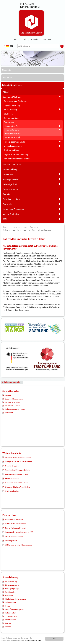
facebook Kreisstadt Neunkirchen (18, 457)
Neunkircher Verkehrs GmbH (16, 483)
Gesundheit (8, 174)
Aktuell (6, 92)
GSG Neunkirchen (12, 491)
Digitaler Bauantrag (12, 105)
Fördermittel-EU (11, 126)
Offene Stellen (10, 602)
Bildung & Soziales (12, 402)
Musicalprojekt (11, 541)
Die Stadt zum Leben (12, 164)
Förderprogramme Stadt (14, 142)
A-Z (15, 39)
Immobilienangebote (13, 146)
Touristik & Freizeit (12, 406)
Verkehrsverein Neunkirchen (16, 474)
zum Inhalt (7, 77)
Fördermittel (9, 122)
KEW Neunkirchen (12, 479)
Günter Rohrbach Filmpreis (15, 528)
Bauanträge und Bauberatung (16, 101)
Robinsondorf (10, 613)
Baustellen (8, 114)
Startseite (46, 39)
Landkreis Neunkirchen (14, 536)
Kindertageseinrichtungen (15, 599)
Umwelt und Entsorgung (13, 209)
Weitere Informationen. (33, 640)
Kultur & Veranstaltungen (15, 409)
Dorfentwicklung (10, 169)
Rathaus (8, 395)
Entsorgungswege (12, 589)
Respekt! (6, 194)
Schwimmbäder (11, 616)
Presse (7, 606)
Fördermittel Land (12, 137)
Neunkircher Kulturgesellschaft (17, 470)
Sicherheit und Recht (12, 199)
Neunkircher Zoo (12, 466)
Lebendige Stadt (10, 184)
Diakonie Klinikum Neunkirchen (17, 487)
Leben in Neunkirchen (12, 85)
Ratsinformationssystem (14, 609)
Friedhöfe (9, 595)
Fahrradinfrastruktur (13, 133)
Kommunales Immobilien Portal (17, 159)
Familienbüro (10, 592)
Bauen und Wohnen (12, 97)
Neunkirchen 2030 (10, 189)
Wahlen (8, 627)
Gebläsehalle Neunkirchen (15, 524)
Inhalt (23, 39)
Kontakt (34, 39)
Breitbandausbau (11, 118)
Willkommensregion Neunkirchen (18, 545)
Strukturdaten (10, 620)
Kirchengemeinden (11, 179)
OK (54, 639)
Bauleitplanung (10, 109)
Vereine (8, 623)
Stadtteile (7, 204)
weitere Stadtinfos (11, 214)
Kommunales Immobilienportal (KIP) (19, 532)
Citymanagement (12, 585)
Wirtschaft (9, 413)
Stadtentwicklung (11, 150)
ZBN (4, 219)
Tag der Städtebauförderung (16, 154)
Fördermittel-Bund (12, 130)
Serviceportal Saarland (14, 520)
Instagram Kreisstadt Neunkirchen (18, 462)
